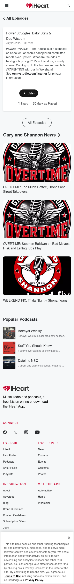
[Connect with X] (15, 432)
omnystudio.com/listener (29, 73)
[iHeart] (37, 6)
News (41, 449)
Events (42, 461)
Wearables (44, 503)
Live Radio (9, 455)
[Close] (69, 537)
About (6, 490)
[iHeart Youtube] (37, 432)
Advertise (8, 496)
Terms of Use (12, 576)
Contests (43, 468)
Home (41, 496)
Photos (42, 474)
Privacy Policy (34, 580)
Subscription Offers (14, 521)
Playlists (8, 474)
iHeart (6, 449)
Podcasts (8, 461)
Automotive (45, 490)
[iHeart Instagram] (26, 432)
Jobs (6, 527)
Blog (5, 503)
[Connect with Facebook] (5, 432)
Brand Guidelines (13, 509)
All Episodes (17, 18)
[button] (28, 93)
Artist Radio (10, 468)
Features (43, 455)
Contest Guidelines (14, 515)
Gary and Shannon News (29, 134)
